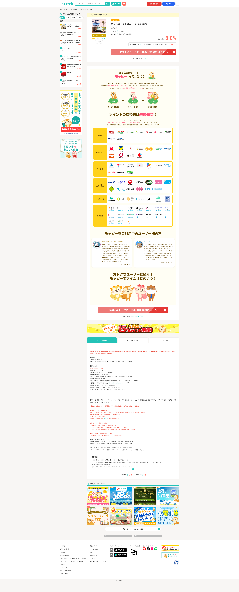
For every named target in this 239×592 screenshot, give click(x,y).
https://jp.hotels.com (115, 383)
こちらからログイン (148, 58)
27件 (103, 38)
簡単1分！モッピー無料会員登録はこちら (144, 52)
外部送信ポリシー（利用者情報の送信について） (73, 558)
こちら (106, 419)
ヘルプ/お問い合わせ (65, 570)
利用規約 (62, 552)
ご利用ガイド (63, 567)
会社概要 (62, 564)
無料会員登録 (154, 4)
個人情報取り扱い (64, 555)
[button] (59, 17)
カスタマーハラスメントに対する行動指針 (71, 561)
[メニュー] (177, 4)
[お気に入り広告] (124, 4)
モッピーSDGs (64, 574)
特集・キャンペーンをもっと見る (133, 529)
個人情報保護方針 (64, 549)
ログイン (168, 4)
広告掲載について (64, 546)
